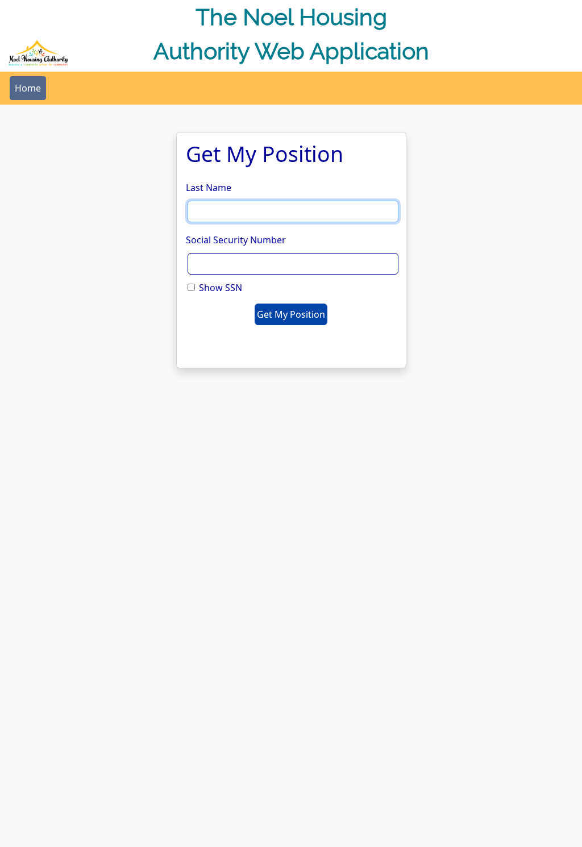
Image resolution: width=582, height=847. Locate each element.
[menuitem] (28, 88)
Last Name (208, 187)
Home (28, 88)
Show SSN (220, 287)
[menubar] (28, 88)
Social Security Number (236, 240)
